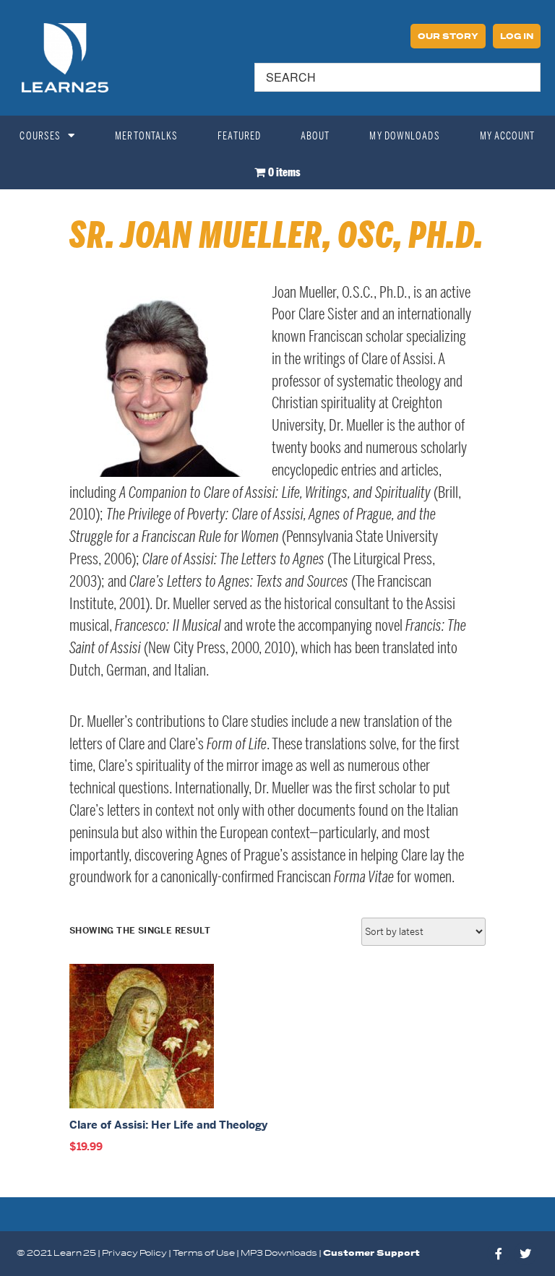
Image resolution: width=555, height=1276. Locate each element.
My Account (507, 136)
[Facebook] (498, 1253)
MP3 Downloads (279, 1253)
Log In (516, 37)
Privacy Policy (134, 1253)
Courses (40, 136)
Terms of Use (204, 1253)
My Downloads (404, 136)
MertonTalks (146, 136)
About (315, 136)
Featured (239, 136)
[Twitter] (525, 1253)
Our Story (448, 37)
